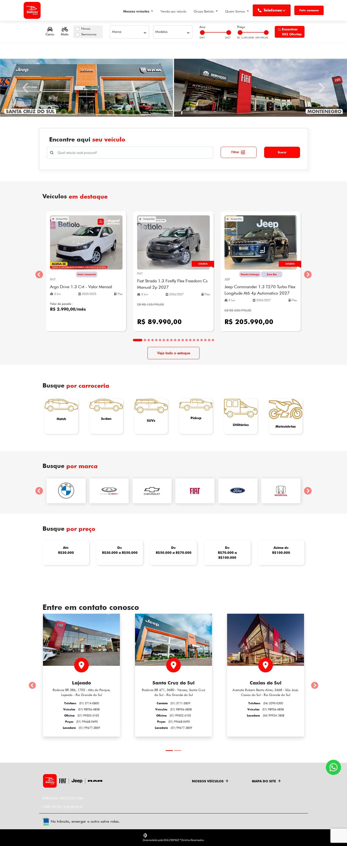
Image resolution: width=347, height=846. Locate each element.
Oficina (81, 715)
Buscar (282, 152)
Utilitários (241, 425)
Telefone (81, 703)
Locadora (81, 727)
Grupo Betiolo (204, 11)
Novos (85, 28)
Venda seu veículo (173, 11)
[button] (26, 88)
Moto (64, 34)
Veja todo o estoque (173, 353)
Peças (81, 721)
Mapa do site (264, 781)
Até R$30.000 (66, 550)
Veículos (81, 709)
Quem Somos (235, 11)
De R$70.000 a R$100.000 (227, 552)
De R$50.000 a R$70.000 (173, 550)
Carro (50, 34)
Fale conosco (309, 10)
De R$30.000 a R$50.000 (120, 550)
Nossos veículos (136, 11)
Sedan (106, 419)
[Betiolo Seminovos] (32, 10)
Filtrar (235, 152)
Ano (202, 27)
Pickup (195, 418)
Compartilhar (62, 219)
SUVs (151, 420)
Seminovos (89, 34)
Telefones (272, 10)
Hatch (61, 419)
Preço (241, 27)
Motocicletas (285, 426)
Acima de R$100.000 (281, 550)
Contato (173, 703)
